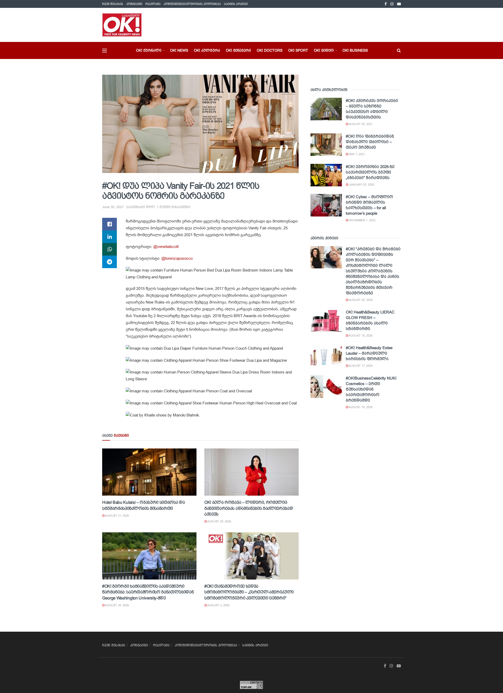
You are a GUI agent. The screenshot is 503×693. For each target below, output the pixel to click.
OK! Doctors (269, 50)
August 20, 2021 (360, 124)
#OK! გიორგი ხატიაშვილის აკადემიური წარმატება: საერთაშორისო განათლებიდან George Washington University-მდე (148, 592)
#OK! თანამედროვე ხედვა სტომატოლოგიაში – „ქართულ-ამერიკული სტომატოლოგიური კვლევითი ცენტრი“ (249, 592)
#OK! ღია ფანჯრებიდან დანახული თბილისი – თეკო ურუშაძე (370, 141)
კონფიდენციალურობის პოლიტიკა (192, 4)
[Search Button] (399, 50)
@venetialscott (166, 246)
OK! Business (355, 50)
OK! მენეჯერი (238, 50)
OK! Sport (298, 50)
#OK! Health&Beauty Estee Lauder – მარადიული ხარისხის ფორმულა (369, 353)
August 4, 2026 (218, 605)
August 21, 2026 (117, 515)
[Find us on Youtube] (399, 4)
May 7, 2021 (356, 154)
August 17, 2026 (360, 365)
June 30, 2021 (113, 207)
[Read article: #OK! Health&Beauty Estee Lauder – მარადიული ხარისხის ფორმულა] (326, 356)
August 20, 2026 (219, 521)
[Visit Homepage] (122, 25)
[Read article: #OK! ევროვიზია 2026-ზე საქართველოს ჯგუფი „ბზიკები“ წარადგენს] (326, 175)
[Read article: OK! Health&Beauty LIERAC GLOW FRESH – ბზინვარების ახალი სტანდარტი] (326, 320)
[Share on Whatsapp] (109, 249)
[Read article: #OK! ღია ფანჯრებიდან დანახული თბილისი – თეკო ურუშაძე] (326, 144)
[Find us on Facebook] (386, 4)
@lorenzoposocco (177, 258)
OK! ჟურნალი (148, 50)
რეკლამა (153, 4)
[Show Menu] (104, 50)
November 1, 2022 (361, 220)
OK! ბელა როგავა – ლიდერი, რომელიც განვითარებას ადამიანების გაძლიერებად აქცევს (248, 508)
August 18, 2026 (360, 335)
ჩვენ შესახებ (112, 4)
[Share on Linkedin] (109, 236)
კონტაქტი (134, 4)
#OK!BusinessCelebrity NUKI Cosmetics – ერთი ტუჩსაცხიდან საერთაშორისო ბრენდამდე (371, 389)
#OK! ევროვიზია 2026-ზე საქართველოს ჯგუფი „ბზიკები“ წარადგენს (370, 172)
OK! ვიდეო (324, 50)
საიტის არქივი (236, 4)
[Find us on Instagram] (391, 4)
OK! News (179, 50)
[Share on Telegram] (109, 262)
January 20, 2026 (361, 184)
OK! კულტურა (207, 50)
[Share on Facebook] (109, 224)
